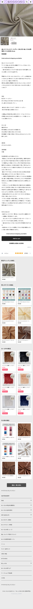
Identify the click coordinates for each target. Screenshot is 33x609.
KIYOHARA (4, 558)
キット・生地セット (5, 549)
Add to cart (16, 238)
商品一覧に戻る (16, 485)
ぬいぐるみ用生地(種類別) (8, 505)
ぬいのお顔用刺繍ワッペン (8, 539)
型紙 (2, 500)
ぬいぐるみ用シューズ (6, 529)
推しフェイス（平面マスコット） (8, 534)
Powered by (14, 593)
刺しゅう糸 (4, 563)
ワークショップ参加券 (6, 573)
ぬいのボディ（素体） (6, 520)
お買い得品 (4, 553)
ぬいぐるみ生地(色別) (6, 510)
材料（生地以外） (5, 515)
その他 (3, 578)
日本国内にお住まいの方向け (16, 243)
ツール (3, 544)
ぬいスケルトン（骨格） (6, 524)
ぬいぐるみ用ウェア (6, 568)
